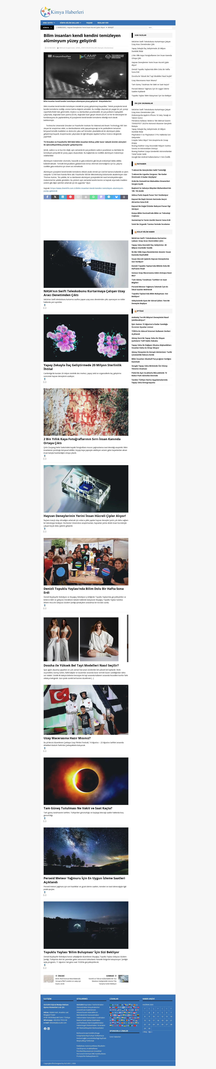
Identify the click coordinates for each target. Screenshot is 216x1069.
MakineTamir (81, 1020)
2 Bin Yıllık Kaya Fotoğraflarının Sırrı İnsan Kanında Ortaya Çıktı (82, 441)
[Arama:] (159, 27)
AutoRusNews (100, 1054)
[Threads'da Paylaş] (124, 197)
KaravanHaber (93, 1015)
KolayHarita (81, 1036)
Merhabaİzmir (82, 1015)
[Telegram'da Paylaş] (109, 197)
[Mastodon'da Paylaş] (101, 197)
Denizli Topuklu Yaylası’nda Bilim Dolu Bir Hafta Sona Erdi (84, 591)
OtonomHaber (82, 1007)
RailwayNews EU (92, 1056)
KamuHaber (91, 1017)
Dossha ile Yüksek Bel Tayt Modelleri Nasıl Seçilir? (81, 665)
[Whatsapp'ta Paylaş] (93, 197)
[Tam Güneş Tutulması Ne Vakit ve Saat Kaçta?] (86, 781)
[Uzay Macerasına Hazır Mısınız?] (86, 710)
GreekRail (97, 1051)
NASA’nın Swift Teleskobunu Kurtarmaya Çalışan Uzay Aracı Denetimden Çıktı (84, 293)
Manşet (100, 48)
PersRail (80, 1051)
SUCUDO (80, 1005)
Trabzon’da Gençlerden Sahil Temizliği (149, 170)
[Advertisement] (86, 219)
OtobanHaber (91, 1025)
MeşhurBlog (81, 1041)
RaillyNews (81, 1046)
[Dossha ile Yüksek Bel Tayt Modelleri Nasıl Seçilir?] (86, 638)
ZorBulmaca (99, 1036)
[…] (45, 308)
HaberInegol (81, 1025)
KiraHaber (101, 1025)
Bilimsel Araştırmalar (67, 48)
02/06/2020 (51, 48)
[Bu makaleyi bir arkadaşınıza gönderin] (78, 197)
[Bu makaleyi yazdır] (86, 197)
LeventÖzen (81, 1010)
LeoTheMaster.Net (84, 1023)
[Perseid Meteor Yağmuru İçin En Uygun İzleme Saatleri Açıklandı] (86, 851)
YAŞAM (89, 23)
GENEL (78, 48)
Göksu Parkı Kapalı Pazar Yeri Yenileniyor (150, 195)
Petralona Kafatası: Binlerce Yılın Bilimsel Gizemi (151, 121)
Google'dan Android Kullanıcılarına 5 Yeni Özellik (151, 157)
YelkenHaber (81, 1017)
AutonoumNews (91, 1046)
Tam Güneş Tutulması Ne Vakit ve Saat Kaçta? (78, 808)
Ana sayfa (48, 23)
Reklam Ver (103, 23)
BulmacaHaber (98, 1028)
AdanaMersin (93, 1012)
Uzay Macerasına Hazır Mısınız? (67, 738)
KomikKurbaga (94, 1033)
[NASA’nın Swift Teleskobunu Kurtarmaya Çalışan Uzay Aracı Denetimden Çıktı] (86, 264)
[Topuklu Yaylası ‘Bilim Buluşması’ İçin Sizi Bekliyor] (86, 925)
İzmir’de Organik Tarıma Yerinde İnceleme (151, 224)
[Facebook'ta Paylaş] (47, 197)
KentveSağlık (81, 1038)
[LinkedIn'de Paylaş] (63, 197)
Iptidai (140, 311)
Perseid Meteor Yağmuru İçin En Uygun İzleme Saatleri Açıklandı (84, 880)
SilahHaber (96, 1020)
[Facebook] (45, 1028)
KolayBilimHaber (97, 1023)
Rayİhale (103, 1038)
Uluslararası (108, 48)
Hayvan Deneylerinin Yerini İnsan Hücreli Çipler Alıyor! (85, 516)
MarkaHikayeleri (86, 1028)
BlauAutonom (88, 1051)
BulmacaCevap (82, 1033)
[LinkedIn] (48, 1028)
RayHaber (141, 164)
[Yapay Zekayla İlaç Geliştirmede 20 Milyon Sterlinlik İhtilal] (86, 338)
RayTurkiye (90, 1036)
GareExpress (82, 1048)
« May (145, 1032)
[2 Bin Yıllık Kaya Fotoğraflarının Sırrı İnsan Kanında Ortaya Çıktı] (86, 412)
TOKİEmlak (90, 1041)
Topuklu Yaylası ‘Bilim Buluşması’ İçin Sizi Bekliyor (81, 952)
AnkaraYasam (82, 1012)
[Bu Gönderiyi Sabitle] (70, 197)
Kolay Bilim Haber (145, 232)
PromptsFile (81, 1056)
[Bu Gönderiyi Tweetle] (55, 197)
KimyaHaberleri (94, 1007)
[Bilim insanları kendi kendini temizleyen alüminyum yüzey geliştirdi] (86, 98)
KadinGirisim (91, 1010)
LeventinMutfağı (93, 1038)
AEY (78, 1028)
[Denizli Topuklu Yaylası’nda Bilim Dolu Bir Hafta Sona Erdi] (86, 561)
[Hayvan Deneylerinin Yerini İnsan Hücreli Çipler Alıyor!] (86, 489)
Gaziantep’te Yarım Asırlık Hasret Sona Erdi (151, 220)
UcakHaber (100, 1017)
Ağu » (150, 1032)
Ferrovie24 (81, 1054)
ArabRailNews (92, 1048)
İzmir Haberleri (115, 1037)
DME (93, 1054)
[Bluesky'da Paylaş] (116, 197)
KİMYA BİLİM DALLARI (69, 23)
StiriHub (88, 1054)
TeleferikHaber (98, 1005)
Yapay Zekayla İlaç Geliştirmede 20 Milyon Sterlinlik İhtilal (83, 367)
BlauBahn (101, 1046)
